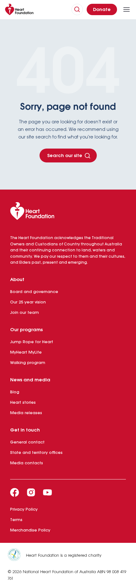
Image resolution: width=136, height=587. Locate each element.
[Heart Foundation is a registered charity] (17, 556)
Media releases (26, 413)
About (17, 279)
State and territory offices (36, 452)
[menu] (126, 9)
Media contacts (26, 463)
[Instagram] (31, 492)
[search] (77, 9)
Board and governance (34, 292)
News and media (30, 380)
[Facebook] (14, 492)
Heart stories (23, 402)
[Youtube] (47, 492)
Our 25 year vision (28, 302)
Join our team (24, 312)
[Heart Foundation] (68, 212)
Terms (16, 520)
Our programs (26, 329)
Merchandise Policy (30, 530)
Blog (14, 392)
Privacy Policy (24, 509)
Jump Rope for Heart (31, 342)
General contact (27, 442)
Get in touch (25, 430)
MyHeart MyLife (26, 352)
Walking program (27, 363)
